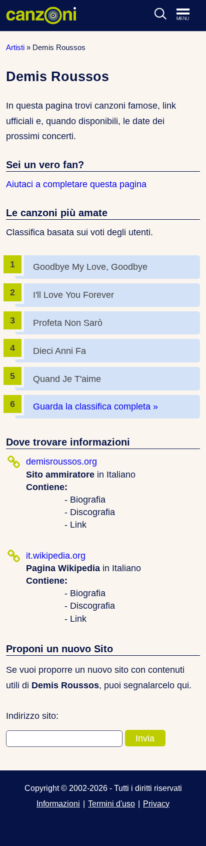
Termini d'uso (111, 803)
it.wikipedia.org (56, 556)
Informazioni (58, 803)
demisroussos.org (61, 462)
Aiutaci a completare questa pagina (76, 184)
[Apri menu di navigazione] (188, 15)
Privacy (156, 803)
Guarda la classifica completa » (95, 406)
